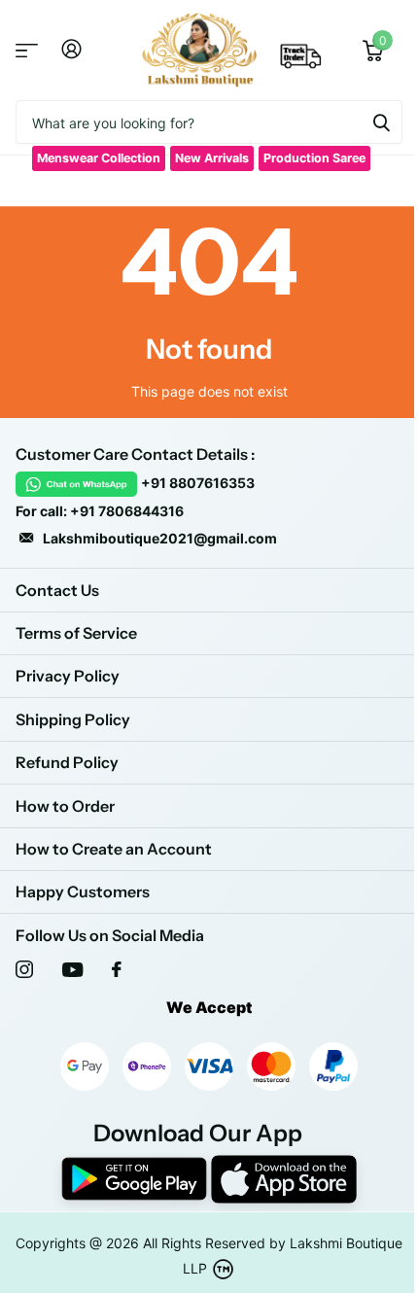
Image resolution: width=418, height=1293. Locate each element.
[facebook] (117, 969)
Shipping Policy (73, 719)
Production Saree (314, 158)
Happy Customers (83, 891)
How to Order (65, 806)
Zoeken (381, 122)
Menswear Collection (98, 158)
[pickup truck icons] (301, 62)
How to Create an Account (114, 848)
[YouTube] (72, 969)
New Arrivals (212, 158)
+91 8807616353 (198, 482)
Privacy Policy (68, 675)
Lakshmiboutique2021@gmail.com (160, 538)
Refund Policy (67, 762)
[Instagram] (24, 969)
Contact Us (57, 590)
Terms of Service (76, 633)
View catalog (27, 50)
